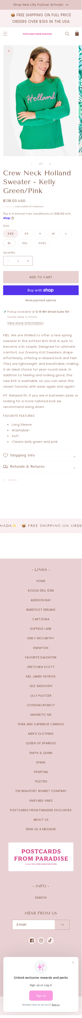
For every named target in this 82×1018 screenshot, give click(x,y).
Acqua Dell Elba (41, 590)
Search (41, 897)
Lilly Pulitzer (40, 696)
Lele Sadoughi (41, 686)
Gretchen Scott (41, 667)
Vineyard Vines (41, 801)
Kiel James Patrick (41, 676)
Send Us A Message (41, 829)
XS (29, 234)
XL (9, 243)
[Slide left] (31, 164)
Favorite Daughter (41, 657)
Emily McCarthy (40, 638)
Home (40, 581)
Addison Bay (41, 600)
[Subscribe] (62, 924)
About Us (41, 820)
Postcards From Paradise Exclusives (41, 810)
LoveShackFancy (41, 705)
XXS (11, 234)
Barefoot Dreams (41, 610)
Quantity (9, 253)
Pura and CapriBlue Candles (41, 724)
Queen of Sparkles (41, 743)
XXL (27, 244)
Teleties (41, 781)
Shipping (8, 206)
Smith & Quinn (40, 753)
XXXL (44, 244)
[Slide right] (50, 164)
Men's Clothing (40, 734)
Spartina (41, 772)
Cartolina (40, 619)
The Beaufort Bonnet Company (41, 791)
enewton (40, 648)
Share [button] (12, 480)
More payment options (41, 300)
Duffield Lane (41, 629)
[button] (5, 33)
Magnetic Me (41, 715)
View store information (25, 323)
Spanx (41, 762)
